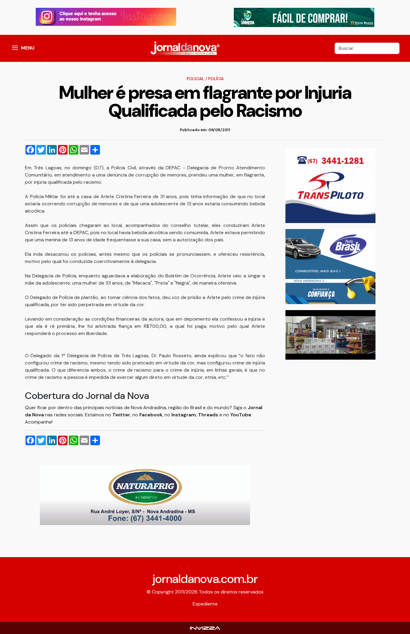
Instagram (183, 415)
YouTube (240, 415)
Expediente (205, 604)
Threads (208, 415)
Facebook (150, 415)
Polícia (216, 78)
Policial (195, 78)
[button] (15, 48)
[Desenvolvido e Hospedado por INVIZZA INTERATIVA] (205, 628)
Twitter (121, 415)
